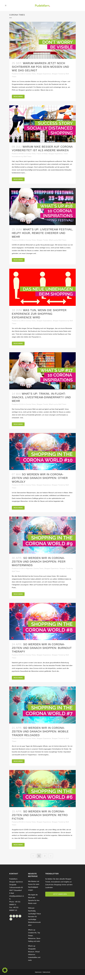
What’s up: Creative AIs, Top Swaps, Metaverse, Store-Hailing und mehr (34, 935)
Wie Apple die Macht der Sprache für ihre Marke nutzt (33, 899)
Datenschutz (46, 972)
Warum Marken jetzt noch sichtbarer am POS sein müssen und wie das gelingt (40, 67)
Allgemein (29, 568)
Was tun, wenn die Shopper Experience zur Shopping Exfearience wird (39, 314)
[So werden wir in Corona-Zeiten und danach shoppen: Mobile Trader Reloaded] (42, 705)
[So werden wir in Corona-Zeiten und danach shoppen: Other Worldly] (42, 451)
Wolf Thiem (27, 156)
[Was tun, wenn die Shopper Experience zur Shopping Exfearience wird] (42, 287)
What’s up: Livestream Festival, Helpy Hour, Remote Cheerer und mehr (42, 233)
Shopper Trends (57, 74)
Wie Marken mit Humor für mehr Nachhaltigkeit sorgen (33, 886)
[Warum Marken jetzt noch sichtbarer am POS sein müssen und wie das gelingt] (42, 40)
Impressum (38, 972)
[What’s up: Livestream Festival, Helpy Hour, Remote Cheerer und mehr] (42, 206)
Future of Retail (42, 154)
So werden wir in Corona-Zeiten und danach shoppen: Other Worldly (40, 478)
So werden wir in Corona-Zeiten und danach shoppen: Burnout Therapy (42, 648)
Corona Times (31, 74)
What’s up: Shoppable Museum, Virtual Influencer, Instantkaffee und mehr (34, 953)
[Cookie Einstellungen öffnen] (5, 972)
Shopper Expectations (44, 321)
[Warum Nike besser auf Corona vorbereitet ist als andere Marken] (42, 123)
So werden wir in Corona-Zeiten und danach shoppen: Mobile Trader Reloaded (40, 731)
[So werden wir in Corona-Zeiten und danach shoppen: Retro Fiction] (42, 788)
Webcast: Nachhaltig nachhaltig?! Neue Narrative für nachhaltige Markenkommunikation (34, 916)
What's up (52, 240)
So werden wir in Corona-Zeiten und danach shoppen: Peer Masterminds (39, 561)
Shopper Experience (44, 74)
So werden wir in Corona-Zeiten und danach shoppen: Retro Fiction (40, 815)
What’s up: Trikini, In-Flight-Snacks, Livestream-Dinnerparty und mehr (41, 397)
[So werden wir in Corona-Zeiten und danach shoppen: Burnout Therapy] (42, 621)
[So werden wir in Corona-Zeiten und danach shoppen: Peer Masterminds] (42, 535)
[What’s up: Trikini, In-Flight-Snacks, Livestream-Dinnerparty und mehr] (42, 370)
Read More (18, 96)
